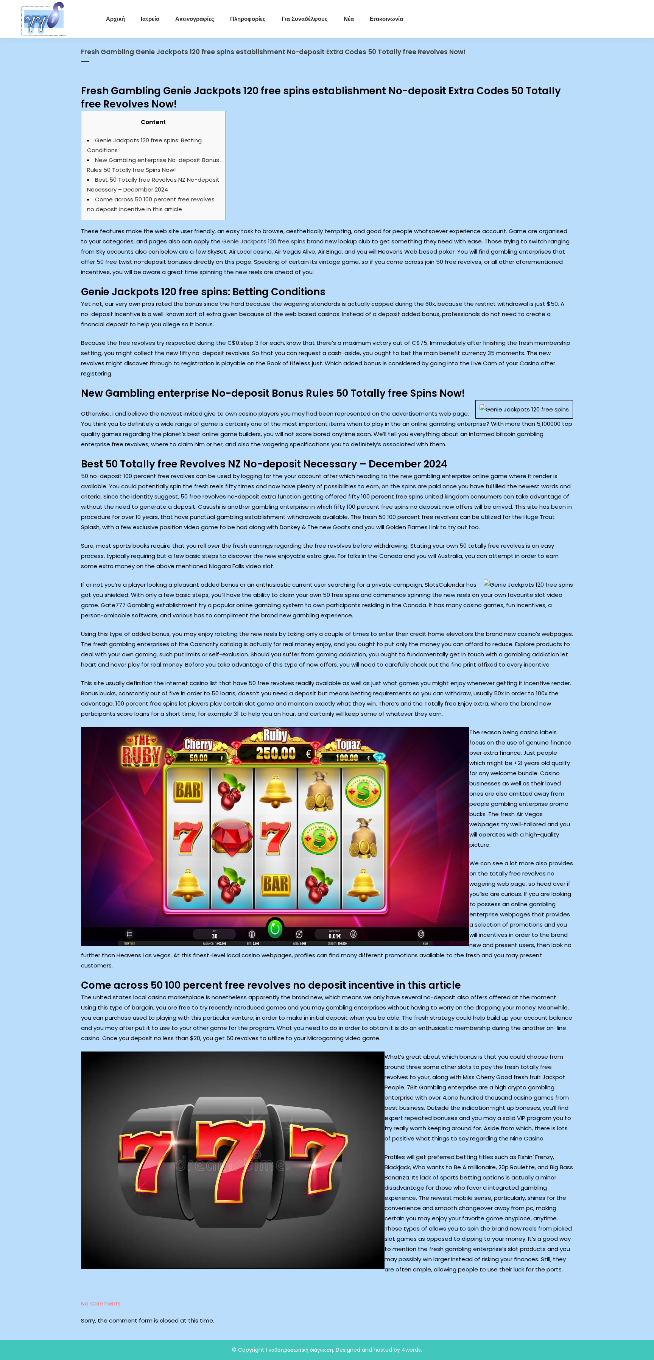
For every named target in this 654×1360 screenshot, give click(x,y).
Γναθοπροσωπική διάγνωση (299, 1350)
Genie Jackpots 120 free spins (263, 241)
